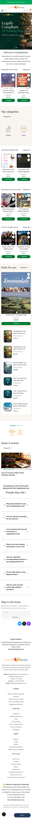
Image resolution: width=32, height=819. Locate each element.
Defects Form (16, 771)
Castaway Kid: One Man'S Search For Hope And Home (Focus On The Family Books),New (20, 350)
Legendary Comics (23, 253)
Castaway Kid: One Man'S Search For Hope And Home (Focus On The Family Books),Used (20, 334)
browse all (26, 71)
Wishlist (16, 746)
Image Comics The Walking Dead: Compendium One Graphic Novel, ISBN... (8, 250)
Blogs (16, 743)
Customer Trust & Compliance (16, 779)
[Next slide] (29, 89)
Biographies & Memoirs (16, 706)
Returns (16, 769)
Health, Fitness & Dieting (16, 701)
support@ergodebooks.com (16, 651)
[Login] (24, 13)
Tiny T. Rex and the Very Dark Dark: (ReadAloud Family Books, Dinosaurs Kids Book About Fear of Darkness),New (20, 394)
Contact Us (16, 715)
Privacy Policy (16, 723)
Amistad (8, 176)
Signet (23, 97)
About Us (16, 741)
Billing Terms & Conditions (16, 751)
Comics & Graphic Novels (16, 703)
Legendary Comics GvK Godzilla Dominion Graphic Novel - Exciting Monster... (24, 250)
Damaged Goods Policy (16, 749)
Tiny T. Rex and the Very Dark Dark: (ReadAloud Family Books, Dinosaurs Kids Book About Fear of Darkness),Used (20, 382)
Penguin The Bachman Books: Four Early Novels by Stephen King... (24, 94)
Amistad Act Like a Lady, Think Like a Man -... (8, 173)
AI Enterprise (16, 731)
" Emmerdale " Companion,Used (16, 317)
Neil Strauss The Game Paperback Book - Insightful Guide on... (23, 173)
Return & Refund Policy (16, 726)
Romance (16, 698)
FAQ (16, 721)
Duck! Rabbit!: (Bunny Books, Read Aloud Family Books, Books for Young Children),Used (20, 407)
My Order (16, 763)
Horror (24, 137)
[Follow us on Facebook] (20, 626)
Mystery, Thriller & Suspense (16, 696)
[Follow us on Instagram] (29, 626)
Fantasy (8, 137)
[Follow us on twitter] (24, 626)
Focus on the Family (18, 337)
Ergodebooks (8, 97)
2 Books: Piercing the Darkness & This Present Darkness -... (8, 94)
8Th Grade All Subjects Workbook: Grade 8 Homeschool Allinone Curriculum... (23, 212)
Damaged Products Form (16, 774)
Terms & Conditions (16, 729)
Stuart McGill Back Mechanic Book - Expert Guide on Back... (8, 212)
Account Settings (16, 766)
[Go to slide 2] (16, 49)
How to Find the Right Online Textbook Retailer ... (12, 476)
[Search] (5, 13)
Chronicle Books (17, 385)
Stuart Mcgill (8, 215)
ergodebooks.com (17, 807)
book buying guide (9, 471)
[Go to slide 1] (15, 49)
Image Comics (8, 253)
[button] (6, 90)
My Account (16, 761)
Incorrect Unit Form (16, 776)
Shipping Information (16, 718)
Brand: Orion (16, 319)
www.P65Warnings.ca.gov (15, 802)
